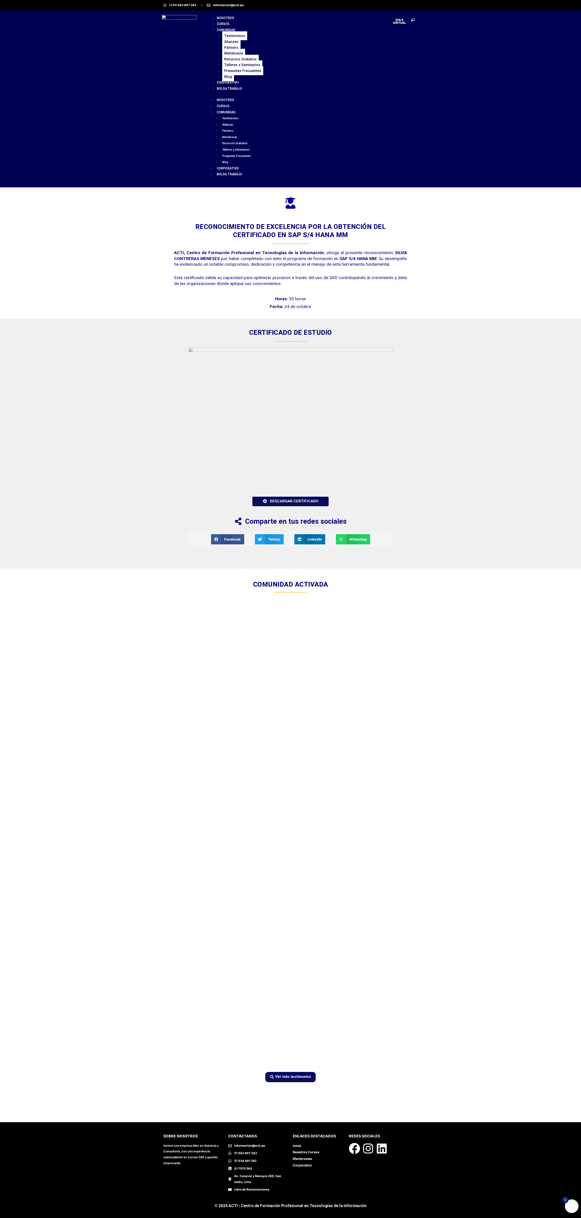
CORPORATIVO (228, 82)
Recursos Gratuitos (240, 59)
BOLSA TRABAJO (229, 88)
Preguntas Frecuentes (242, 71)
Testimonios (234, 36)
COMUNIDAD (226, 30)
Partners (231, 47)
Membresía (233, 53)
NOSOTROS (225, 18)
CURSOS (223, 24)
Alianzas (231, 42)
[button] (227, 539)
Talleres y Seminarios (242, 65)
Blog (228, 76)
